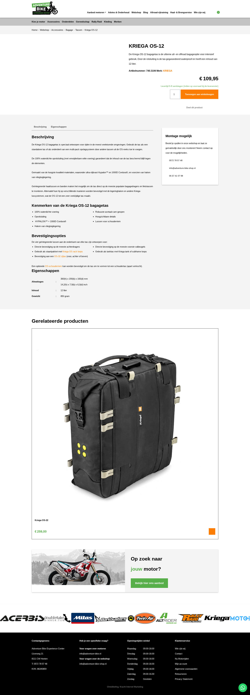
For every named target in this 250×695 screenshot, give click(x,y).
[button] (212, 12)
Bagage (69, 30)
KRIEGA (167, 71)
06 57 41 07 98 (176, 176)
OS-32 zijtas (60, 256)
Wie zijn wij (199, 12)
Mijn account (181, 664)
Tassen (78, 30)
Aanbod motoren (95, 12)
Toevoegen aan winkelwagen (199, 94)
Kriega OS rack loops (72, 251)
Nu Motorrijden (182, 658)
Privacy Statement (183, 679)
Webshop (136, 12)
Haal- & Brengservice (181, 12)
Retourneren (181, 674)
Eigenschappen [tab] (59, 126)
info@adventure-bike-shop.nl (182, 168)
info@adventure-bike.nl (90, 653)
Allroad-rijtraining (159, 12)
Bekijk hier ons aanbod (149, 583)
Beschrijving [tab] (40, 126)
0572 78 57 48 (175, 160)
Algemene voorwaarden (186, 669)
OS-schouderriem (53, 266)
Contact (178, 653)
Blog (145, 12)
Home (34, 30)
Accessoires (57, 30)
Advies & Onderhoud (118, 12)
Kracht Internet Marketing (131, 687)
